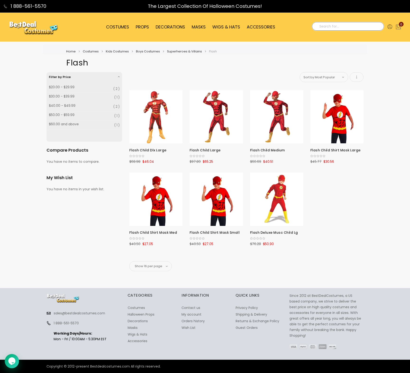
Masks (133, 327)
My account (191, 314)
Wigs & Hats (137, 334)
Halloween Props (141, 314)
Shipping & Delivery (251, 314)
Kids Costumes (118, 51)
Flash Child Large (205, 150)
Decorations (138, 321)
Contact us (191, 307)
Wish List (189, 327)
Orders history (193, 321)
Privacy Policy (247, 307)
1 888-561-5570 (27, 6)
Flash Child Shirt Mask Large (335, 150)
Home (71, 51)
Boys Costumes (148, 51)
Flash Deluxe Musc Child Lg (274, 232)
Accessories (137, 341)
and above (64, 124)
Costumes (91, 51)
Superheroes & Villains (185, 51)
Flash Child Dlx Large (148, 150)
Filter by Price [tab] (60, 77)
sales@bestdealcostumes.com (79, 313)
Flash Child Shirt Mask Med (153, 232)
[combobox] (348, 26)
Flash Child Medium (267, 150)
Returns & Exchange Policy (257, 321)
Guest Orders (247, 327)
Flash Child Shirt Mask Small (215, 232)
